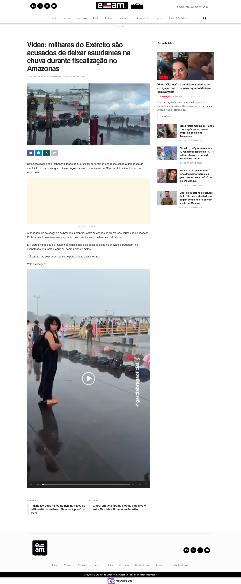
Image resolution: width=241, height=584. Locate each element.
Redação (166, 96)
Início (54, 17)
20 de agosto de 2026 (191, 185)
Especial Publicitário (178, 17)
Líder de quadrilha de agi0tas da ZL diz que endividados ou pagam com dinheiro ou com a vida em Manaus (196, 198)
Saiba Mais (167, 116)
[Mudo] (140, 484)
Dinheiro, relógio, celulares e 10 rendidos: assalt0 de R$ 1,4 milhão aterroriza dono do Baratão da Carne (197, 153)
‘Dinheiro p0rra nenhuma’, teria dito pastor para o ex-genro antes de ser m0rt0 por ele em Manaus (196, 175)
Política (108, 17)
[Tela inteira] (145, 484)
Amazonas (82, 17)
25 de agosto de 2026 (191, 163)
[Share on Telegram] (38, 153)
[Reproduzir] (31, 484)
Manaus (66, 17)
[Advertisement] (88, 201)
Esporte (158, 17)
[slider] (86, 484)
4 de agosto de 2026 (184, 96)
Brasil (96, 17)
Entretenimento (142, 17)
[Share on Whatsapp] (46, 153)
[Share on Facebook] (30, 153)
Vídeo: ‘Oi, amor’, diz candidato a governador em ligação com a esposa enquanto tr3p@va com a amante (184, 88)
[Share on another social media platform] (54, 153)
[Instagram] (40, 6)
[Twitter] (200, 550)
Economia (123, 17)
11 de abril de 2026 (36, 76)
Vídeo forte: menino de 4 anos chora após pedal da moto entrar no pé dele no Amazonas (197, 131)
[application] (88, 378)
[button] (204, 18)
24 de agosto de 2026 (191, 140)
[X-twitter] (47, 6)
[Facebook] (33, 6)
